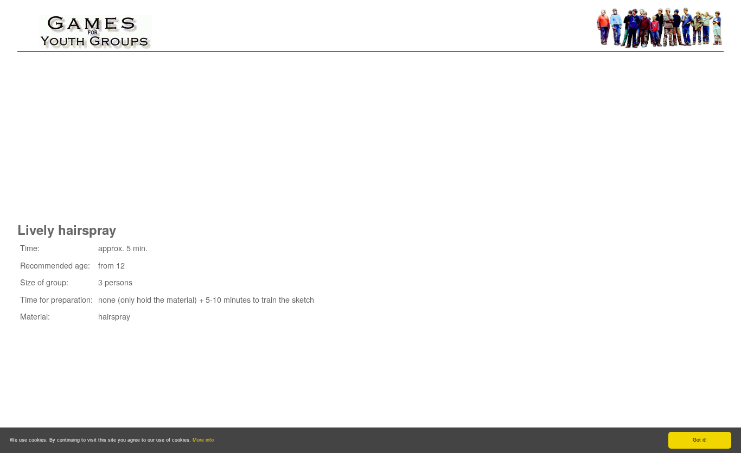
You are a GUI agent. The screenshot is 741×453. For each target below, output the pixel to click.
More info (203, 440)
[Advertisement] (370, 133)
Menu (36, 20)
